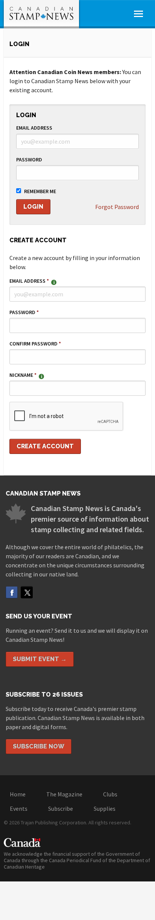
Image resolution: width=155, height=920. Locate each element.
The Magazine (64, 794)
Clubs (110, 794)
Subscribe (60, 808)
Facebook (12, 592)
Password (29, 159)
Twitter (27, 592)
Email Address (34, 127)
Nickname (22, 375)
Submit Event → (40, 659)
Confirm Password (35, 343)
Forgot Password (117, 207)
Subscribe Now (38, 746)
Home (18, 794)
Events (18, 808)
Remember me (40, 191)
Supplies (104, 808)
